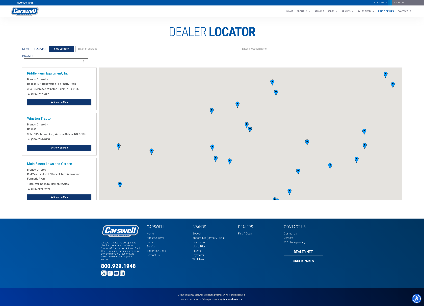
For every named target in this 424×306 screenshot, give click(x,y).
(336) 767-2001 (40, 94)
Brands (346, 11)
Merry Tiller (198, 246)
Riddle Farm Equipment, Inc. (48, 73)
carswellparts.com (233, 299)
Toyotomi (198, 255)
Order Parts (380, 2)
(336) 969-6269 (40, 189)
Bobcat (196, 233)
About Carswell (155, 237)
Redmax (197, 250)
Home (289, 11)
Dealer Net (303, 252)
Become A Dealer (157, 250)
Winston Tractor (39, 119)
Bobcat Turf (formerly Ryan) (208, 237)
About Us (302, 11)
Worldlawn (198, 259)
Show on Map (60, 102)
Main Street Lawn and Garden (49, 164)
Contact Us (153, 255)
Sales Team (364, 11)
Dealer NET (399, 2)
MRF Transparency (295, 242)
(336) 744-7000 (40, 139)
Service (319, 11)
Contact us (404, 11)
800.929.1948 (25, 2)
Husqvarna (198, 242)
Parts (331, 11)
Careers (288, 237)
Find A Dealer (386, 11)
